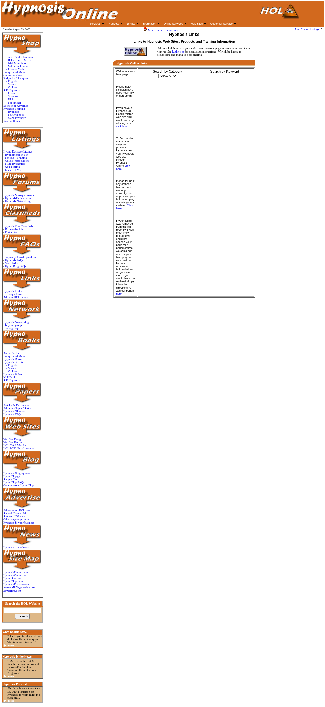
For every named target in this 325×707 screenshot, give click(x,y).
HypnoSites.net (12, 578)
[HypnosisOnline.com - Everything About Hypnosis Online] (279, 18)
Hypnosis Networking (18, 201)
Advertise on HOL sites (16, 510)
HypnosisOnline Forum (18, 198)
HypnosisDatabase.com (16, 584)
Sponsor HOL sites (14, 516)
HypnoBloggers (12, 476)
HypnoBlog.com (13, 581)
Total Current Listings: (308, 29)
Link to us (178, 51)
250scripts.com (12, 590)
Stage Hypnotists (15, 163)
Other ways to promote (16, 519)
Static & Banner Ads (15, 513)
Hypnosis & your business (18, 522)
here (119, 293)
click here (122, 126)
